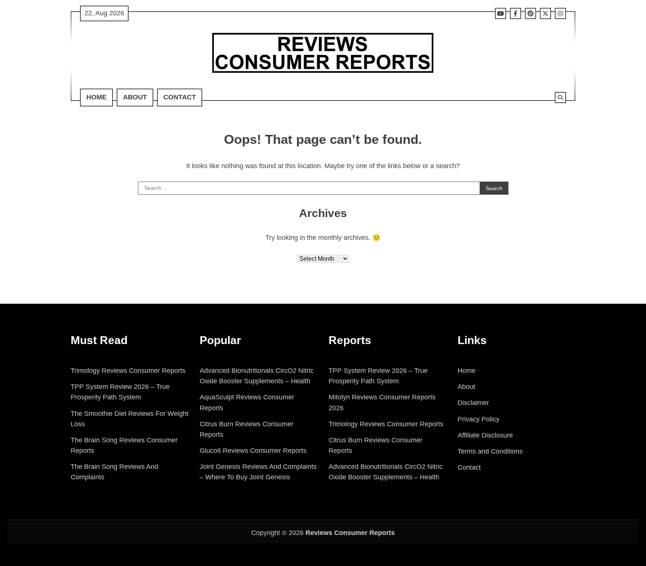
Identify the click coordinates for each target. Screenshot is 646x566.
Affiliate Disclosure (485, 435)
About (135, 97)
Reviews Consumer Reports (350, 532)
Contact (179, 97)
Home (96, 97)
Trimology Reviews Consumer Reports (128, 370)
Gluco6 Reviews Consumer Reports (253, 450)
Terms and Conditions (490, 451)
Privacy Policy (478, 419)
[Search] (560, 97)
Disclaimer (473, 402)
